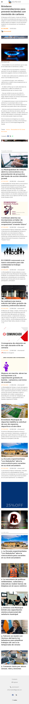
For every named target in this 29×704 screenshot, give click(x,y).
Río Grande (4, 131)
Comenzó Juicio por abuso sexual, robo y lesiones (13, 667)
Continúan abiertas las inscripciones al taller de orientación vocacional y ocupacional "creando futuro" (14, 221)
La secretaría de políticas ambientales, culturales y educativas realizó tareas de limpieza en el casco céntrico (14, 582)
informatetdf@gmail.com (14, 690)
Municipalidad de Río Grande (18, 129)
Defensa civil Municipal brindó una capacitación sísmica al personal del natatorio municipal (12, 611)
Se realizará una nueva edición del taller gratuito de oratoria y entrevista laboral (13, 303)
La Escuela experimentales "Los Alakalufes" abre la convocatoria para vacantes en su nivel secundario (13, 462)
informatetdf (7, 31)
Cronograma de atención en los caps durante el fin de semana (13, 345)
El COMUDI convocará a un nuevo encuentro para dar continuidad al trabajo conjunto (12, 263)
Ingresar (15, 682)
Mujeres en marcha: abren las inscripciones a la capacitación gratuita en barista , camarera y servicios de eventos (14, 377)
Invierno (8, 129)
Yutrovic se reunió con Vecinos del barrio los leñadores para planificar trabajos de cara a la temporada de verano (12, 640)
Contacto (14, 679)
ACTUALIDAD (4, 28)
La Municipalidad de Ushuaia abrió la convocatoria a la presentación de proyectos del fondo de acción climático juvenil (14, 174)
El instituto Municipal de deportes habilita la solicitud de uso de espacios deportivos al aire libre (13, 423)
